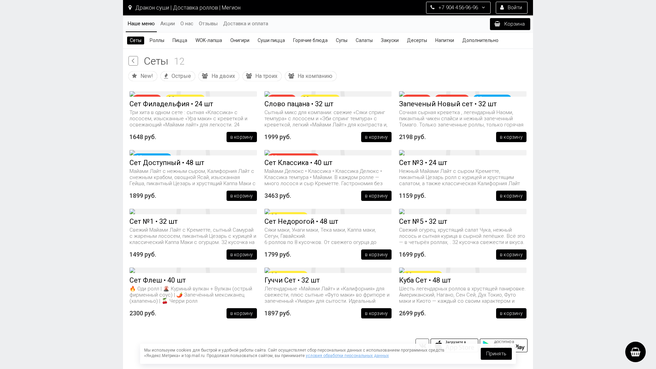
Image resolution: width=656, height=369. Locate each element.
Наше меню (141, 23)
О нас (186, 23)
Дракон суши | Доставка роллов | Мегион (187, 7)
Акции (167, 23)
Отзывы (208, 23)
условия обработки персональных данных (347, 355)
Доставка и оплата (245, 23)
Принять (496, 354)
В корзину (241, 137)
